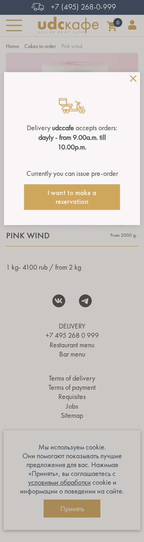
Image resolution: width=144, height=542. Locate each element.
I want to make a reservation (72, 197)
